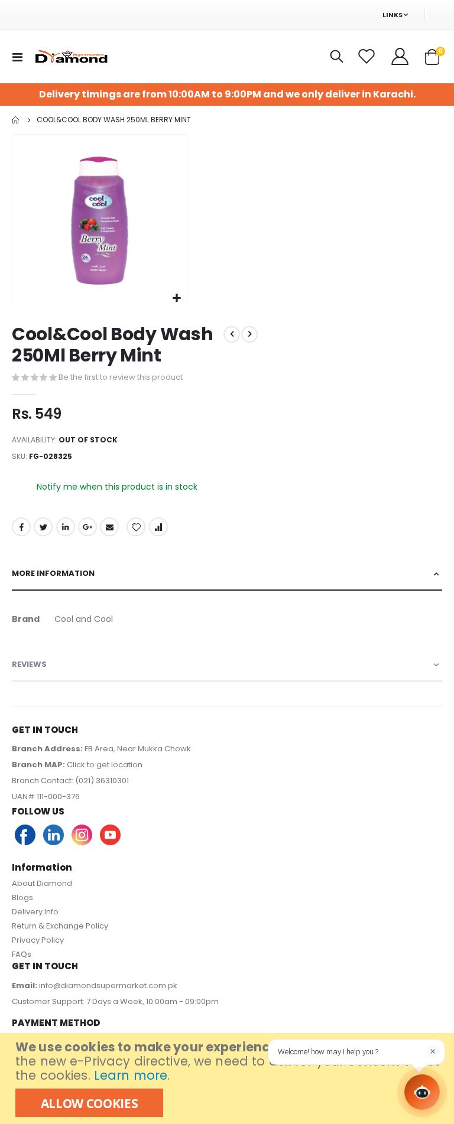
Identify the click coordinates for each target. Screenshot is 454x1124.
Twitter (43, 526)
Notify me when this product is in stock (117, 487)
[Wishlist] (368, 56)
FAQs (21, 954)
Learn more (130, 1075)
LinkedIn (65, 526)
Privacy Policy (38, 940)
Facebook (21, 526)
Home (16, 120)
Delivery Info (35, 911)
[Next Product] (249, 334)
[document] (228, 1078)
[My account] (401, 56)
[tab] (227, 574)
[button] (176, 298)
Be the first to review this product (121, 377)
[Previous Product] (231, 334)
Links (392, 14)
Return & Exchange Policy (60, 925)
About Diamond (42, 883)
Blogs (22, 897)
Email (109, 526)
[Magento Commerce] (70, 56)
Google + (87, 526)
